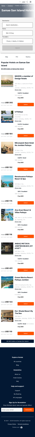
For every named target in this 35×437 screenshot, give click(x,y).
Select (26, 104)
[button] (18, 2)
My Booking (17, 394)
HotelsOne (16, 420)
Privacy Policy (12, 424)
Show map (18, 90)
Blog (17, 365)
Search (17, 48)
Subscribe (28, 409)
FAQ (17, 381)
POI (17, 57)
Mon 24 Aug (10, 33)
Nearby (28, 57)
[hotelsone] (8, 2)
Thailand (10, 5)
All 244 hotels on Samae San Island (12, 69)
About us (17, 374)
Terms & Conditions (23, 424)
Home (3, 5)
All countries (17, 361)
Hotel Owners (17, 378)
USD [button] (23, 2)
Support (17, 390)
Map (6, 57)
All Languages (17, 397)
